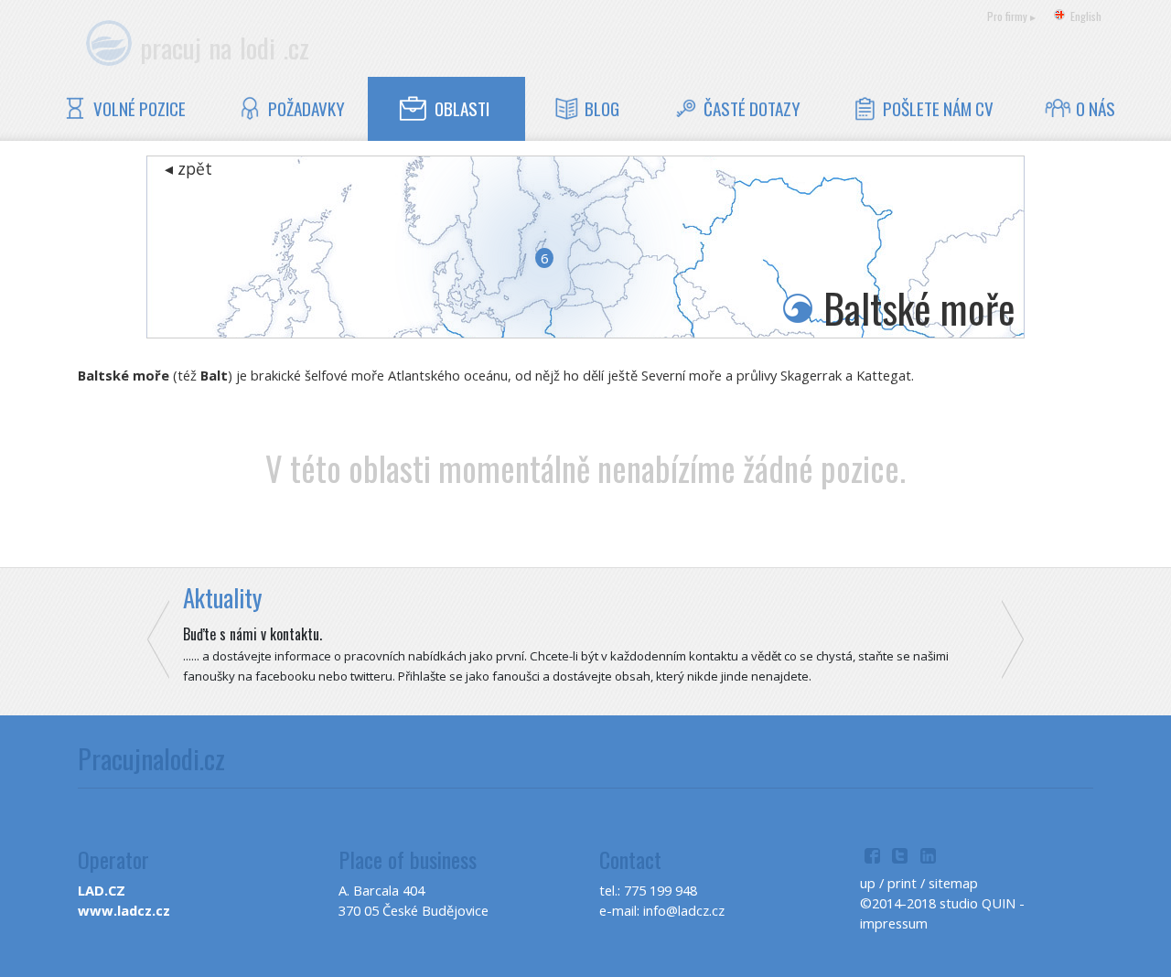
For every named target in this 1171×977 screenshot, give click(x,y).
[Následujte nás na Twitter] (900, 857)
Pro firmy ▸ (1011, 16)
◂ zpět (188, 168)
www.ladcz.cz (124, 910)
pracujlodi (224, 47)
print (902, 883)
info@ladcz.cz (684, 910)
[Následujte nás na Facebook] (872, 857)
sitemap (953, 883)
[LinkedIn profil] (928, 857)
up (868, 883)
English (1085, 16)
